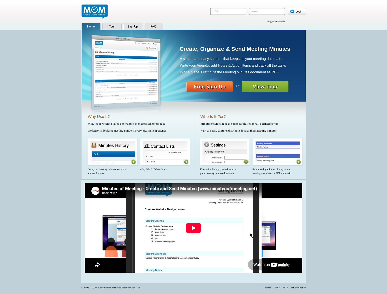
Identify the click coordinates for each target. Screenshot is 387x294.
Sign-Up (132, 26)
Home (268, 287)
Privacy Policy (298, 287)
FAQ (153, 26)
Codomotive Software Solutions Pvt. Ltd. (119, 287)
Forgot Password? (276, 21)
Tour (112, 26)
